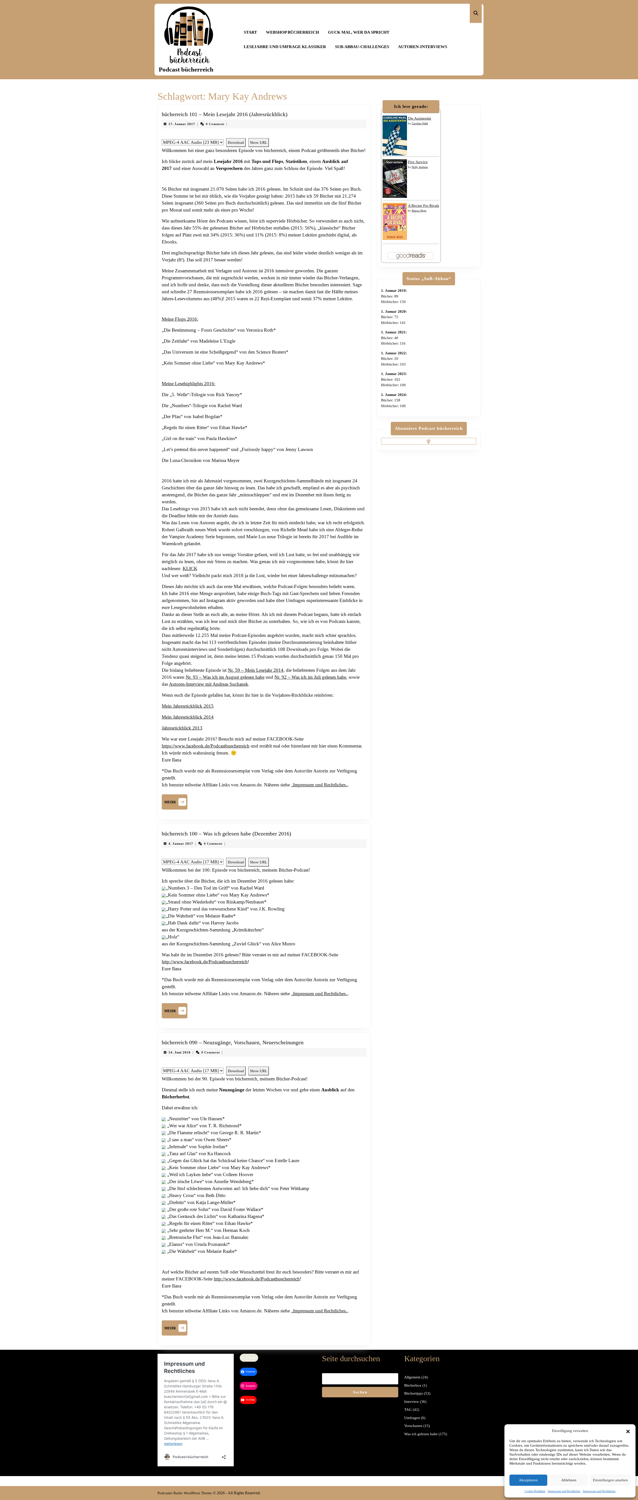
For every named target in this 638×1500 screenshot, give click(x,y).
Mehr (175, 801)
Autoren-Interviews (422, 46)
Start (250, 32)
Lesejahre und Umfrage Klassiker (285, 46)
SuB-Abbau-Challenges (362, 46)
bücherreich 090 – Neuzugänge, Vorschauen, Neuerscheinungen (233, 1042)
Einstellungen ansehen (610, 1480)
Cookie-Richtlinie (535, 1491)
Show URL (258, 143)
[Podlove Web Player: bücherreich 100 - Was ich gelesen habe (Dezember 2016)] (264, 855)
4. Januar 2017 (180, 843)
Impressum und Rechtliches (564, 1491)
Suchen (360, 1392)
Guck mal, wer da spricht (358, 32)
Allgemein (412, 1377)
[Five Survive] (395, 178)
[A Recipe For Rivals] (395, 221)
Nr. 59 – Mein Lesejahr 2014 (255, 670)
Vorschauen (413, 1426)
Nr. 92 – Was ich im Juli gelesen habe (310, 677)
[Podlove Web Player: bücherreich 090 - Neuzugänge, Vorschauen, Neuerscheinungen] (264, 1064)
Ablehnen (568, 1480)
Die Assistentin (419, 118)
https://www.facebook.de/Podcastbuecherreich (205, 746)
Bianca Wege (419, 210)
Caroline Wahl (420, 123)
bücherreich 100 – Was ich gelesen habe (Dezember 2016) (226, 833)
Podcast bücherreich (186, 69)
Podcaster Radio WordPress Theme (185, 1493)
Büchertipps (413, 1393)
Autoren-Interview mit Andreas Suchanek (208, 684)
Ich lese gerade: (411, 106)
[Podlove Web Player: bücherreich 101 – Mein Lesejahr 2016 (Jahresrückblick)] (264, 135)
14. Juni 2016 (179, 1052)
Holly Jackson (420, 166)
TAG (408, 1410)
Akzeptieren (528, 1480)
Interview (411, 1402)
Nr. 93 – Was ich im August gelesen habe (225, 677)
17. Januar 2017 (181, 124)
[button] (628, 1430)
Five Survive (418, 162)
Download (236, 143)
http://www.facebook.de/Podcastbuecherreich (205, 961)
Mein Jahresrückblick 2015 (188, 706)
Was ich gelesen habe (421, 1434)
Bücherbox (412, 1385)
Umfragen (412, 1418)
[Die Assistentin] (395, 135)
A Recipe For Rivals (423, 206)
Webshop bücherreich (292, 32)
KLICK (190, 568)
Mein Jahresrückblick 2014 (188, 717)
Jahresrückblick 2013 (182, 728)
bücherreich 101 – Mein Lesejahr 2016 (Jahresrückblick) (224, 114)
